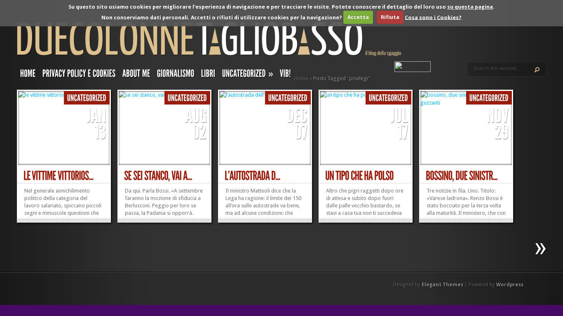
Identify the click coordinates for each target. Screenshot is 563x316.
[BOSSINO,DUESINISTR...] (461, 176)
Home (301, 78)
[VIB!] (285, 75)
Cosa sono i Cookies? (433, 17)
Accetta (358, 17)
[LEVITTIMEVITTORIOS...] (58, 176)
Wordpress (509, 285)
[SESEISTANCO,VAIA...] (158, 176)
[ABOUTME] (136, 75)
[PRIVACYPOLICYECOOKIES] (79, 75)
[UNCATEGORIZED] (86, 98)
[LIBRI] (208, 75)
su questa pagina (470, 7)
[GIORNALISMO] (176, 75)
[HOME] (28, 75)
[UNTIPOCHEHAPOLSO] (359, 176)
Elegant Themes (442, 285)
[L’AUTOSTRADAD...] (252, 176)
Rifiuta (390, 17)
